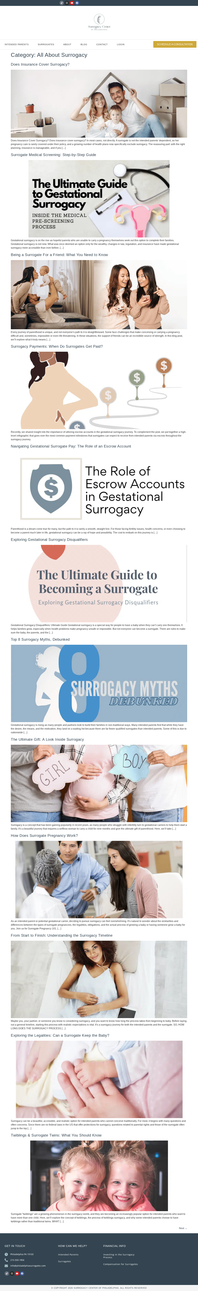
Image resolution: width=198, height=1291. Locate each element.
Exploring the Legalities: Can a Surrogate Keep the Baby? (60, 1035)
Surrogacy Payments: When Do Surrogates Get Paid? (57, 346)
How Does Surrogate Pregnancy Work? (44, 835)
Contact (102, 44)
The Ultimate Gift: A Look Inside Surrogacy (47, 739)
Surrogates (46, 44)
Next (183, 1228)
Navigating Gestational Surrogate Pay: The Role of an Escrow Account (71, 446)
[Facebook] (77, 3)
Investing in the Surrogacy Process (118, 1256)
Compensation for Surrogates (120, 1264)
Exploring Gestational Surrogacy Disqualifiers (49, 539)
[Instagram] (67, 3)
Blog (84, 44)
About (67, 44)
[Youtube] (72, 3)
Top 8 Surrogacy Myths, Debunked (40, 639)
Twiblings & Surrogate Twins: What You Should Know (56, 1135)
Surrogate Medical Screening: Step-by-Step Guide (53, 155)
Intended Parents (17, 44)
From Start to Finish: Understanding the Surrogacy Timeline (61, 935)
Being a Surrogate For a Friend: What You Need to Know (59, 255)
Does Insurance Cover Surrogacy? (40, 64)
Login (121, 44)
